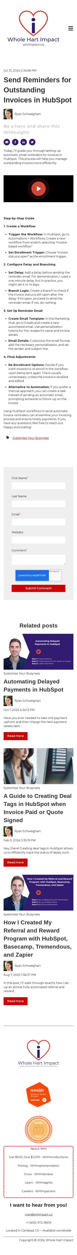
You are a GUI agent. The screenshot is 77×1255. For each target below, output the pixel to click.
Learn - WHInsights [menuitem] (38, 1182)
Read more (15, 736)
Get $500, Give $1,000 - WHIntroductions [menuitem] (38, 1157)
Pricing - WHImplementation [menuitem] (38, 1165)
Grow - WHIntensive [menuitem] (38, 1174)
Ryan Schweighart (28, 114)
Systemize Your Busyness (31, 438)
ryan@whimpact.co (38, 1214)
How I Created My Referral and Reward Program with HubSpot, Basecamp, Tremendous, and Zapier (38, 938)
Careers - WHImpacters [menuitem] (38, 1191)
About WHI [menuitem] (38, 1148)
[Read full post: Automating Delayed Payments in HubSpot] (38, 652)
